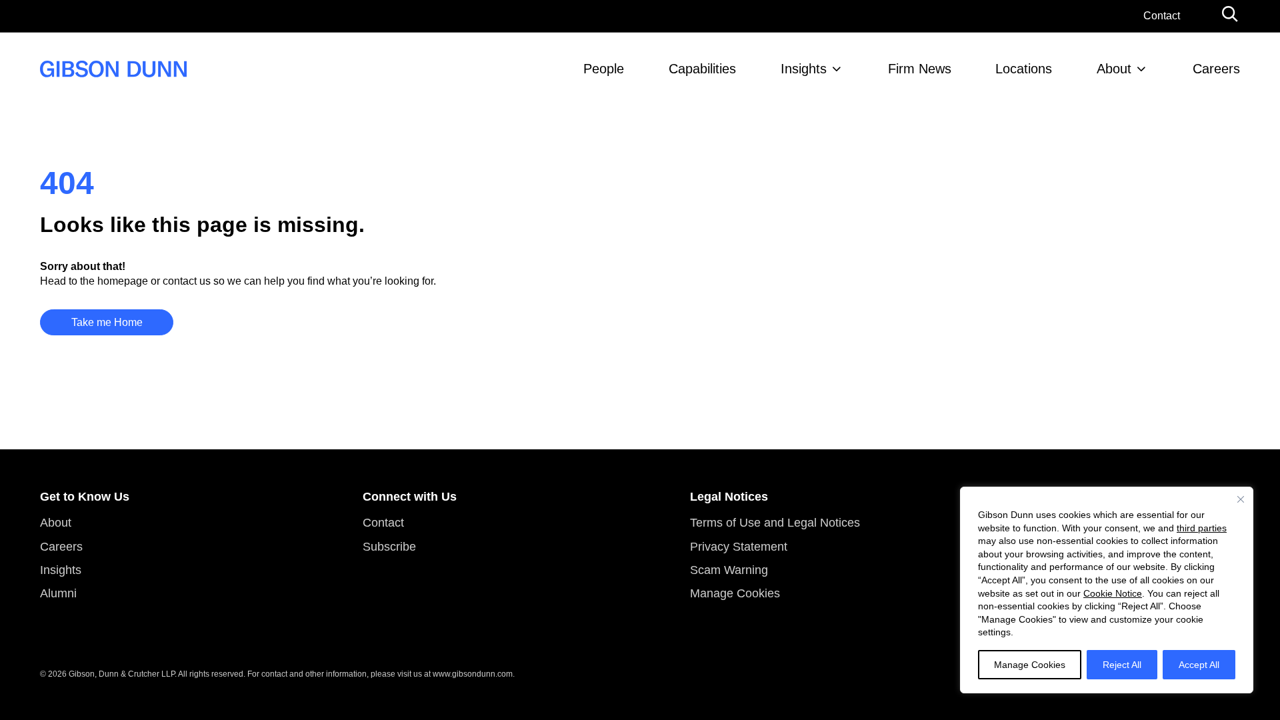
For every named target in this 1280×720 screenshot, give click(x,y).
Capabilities (702, 68)
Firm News (919, 68)
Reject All (1122, 664)
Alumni (58, 593)
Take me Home (107, 322)
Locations (1023, 68)
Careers (1216, 68)
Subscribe (389, 546)
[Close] (1240, 499)
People (603, 68)
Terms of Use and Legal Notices (775, 522)
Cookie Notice (1112, 593)
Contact (1161, 15)
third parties (1202, 528)
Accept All (1199, 664)
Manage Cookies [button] (735, 593)
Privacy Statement (738, 546)
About (1114, 68)
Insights (804, 68)
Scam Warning (729, 570)
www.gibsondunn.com (473, 674)
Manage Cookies (1029, 664)
